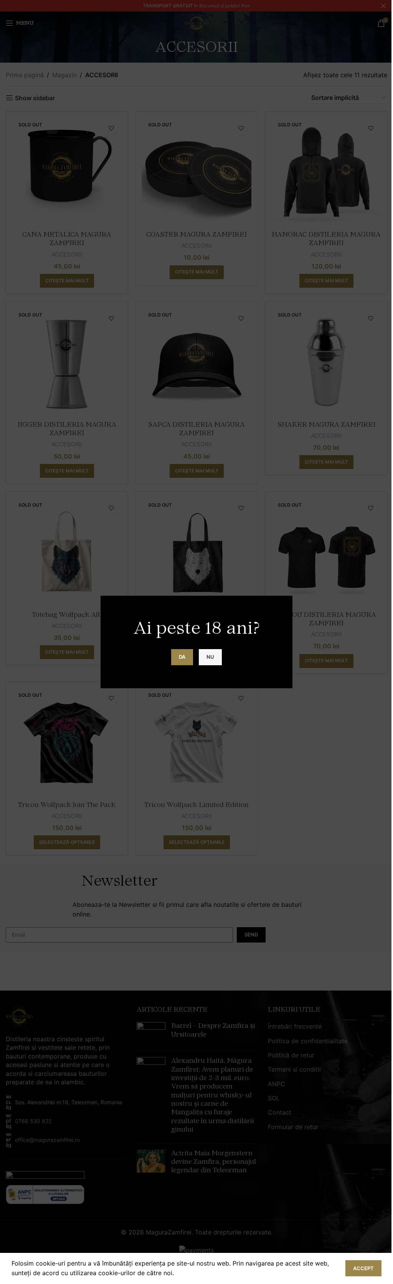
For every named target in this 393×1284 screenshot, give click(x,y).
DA (182, 657)
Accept (363, 1268)
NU (210, 657)
